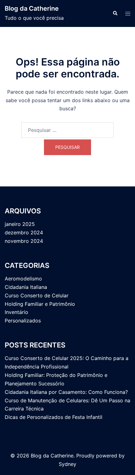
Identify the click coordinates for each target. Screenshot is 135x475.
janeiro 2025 (20, 224)
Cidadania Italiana (26, 287)
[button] (114, 13)
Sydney (67, 464)
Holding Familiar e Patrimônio (40, 304)
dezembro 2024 (24, 232)
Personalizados (23, 320)
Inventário (16, 312)
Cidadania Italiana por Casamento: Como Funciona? (66, 392)
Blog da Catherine (32, 8)
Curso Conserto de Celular (36, 295)
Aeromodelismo (23, 278)
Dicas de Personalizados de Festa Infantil (53, 417)
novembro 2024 (24, 241)
